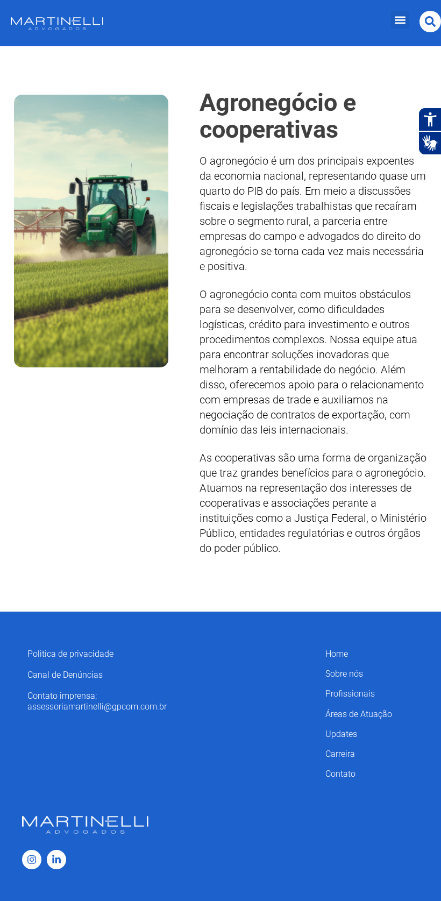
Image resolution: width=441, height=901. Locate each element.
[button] (400, 20)
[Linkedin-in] (56, 859)
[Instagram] (31, 859)
